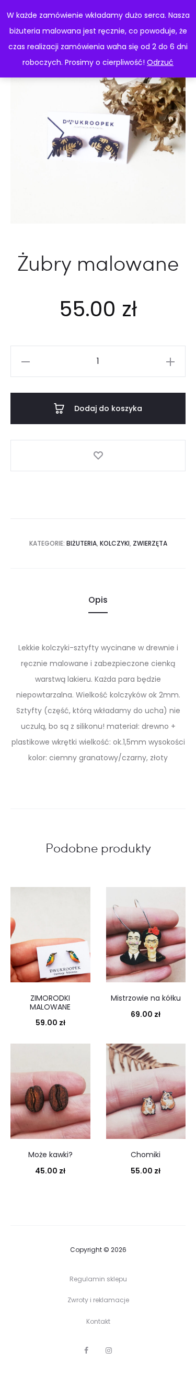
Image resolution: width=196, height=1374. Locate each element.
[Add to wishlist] (98, 455)
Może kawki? (50, 1154)
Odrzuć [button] (160, 62)
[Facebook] (86, 1350)
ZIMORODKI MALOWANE (50, 1002)
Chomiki (145, 1154)
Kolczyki (115, 543)
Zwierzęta (150, 543)
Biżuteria (81, 543)
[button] (25, 361)
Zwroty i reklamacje (98, 1299)
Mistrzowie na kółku (146, 998)
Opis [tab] (98, 600)
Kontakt (98, 1321)
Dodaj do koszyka (107, 408)
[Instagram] (109, 1350)
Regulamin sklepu (98, 1279)
